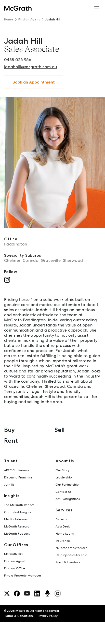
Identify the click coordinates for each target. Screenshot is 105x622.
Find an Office (14, 568)
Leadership (64, 477)
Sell (59, 430)
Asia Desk (63, 526)
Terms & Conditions (19, 616)
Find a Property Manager (22, 575)
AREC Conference (17, 470)
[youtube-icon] (27, 593)
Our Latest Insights (17, 512)
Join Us (9, 485)
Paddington (15, 244)
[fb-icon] (17, 593)
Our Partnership (67, 485)
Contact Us (63, 492)
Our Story (62, 470)
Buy (9, 430)
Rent (11, 440)
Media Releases (16, 519)
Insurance (63, 541)
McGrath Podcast (17, 534)
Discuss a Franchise (18, 477)
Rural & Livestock (68, 562)
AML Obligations (68, 499)
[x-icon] (7, 593)
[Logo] (18, 8)
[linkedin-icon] (37, 593)
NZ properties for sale (71, 548)
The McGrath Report (19, 505)
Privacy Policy (48, 616)
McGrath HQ (13, 554)
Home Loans (65, 534)
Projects (61, 519)
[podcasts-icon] (47, 593)
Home (8, 19)
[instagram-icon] (58, 593)
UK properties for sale (71, 555)
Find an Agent (29, 19)
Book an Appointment (33, 82)
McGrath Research (17, 526)
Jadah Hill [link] (52, 19)
